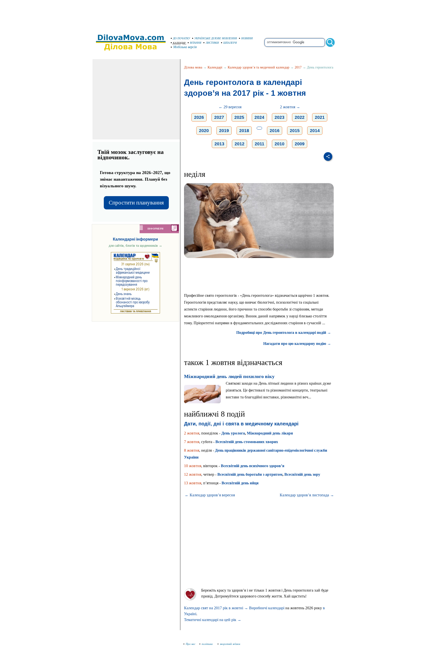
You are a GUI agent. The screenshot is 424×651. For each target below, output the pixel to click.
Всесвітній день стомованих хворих (246, 442)
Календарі (215, 67)
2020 (204, 130)
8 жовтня (191, 450)
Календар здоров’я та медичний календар (258, 67)
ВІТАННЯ (195, 42)
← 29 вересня (230, 107)
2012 (239, 143)
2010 (279, 143)
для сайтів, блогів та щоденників (135, 245)
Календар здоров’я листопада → (307, 495)
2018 (244, 130)
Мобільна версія (185, 47)
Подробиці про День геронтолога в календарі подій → (283, 332)
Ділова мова (193, 67)
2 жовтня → (290, 107)
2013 (219, 143)
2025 (239, 117)
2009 (300, 143)
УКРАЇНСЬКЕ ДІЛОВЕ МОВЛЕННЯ (216, 38)
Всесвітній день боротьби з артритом (249, 474)
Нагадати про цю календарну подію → (297, 343)
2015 (295, 130)
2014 (315, 130)
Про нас (190, 643)
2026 (199, 117)
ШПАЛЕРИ (230, 42)
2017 (298, 67)
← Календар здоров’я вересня (210, 495)
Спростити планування (136, 203)
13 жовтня (192, 483)
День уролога (233, 433)
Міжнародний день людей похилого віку (229, 376)
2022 (300, 117)
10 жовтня (192, 466)
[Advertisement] (212, 14)
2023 (279, 117)
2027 (219, 117)
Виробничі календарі (266, 608)
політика (207, 643)
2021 (320, 117)
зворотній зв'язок (230, 643)
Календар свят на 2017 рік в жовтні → (216, 608)
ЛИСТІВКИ (212, 42)
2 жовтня (191, 433)
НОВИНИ (246, 38)
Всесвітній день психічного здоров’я (252, 466)
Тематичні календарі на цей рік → (212, 620)
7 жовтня (191, 442)
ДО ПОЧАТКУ (181, 38)
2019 (224, 130)
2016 (274, 130)
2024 (259, 117)
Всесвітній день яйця (240, 483)
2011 (259, 143)
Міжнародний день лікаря (270, 433)
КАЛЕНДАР (179, 42)
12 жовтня (192, 474)
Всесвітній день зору (302, 474)
